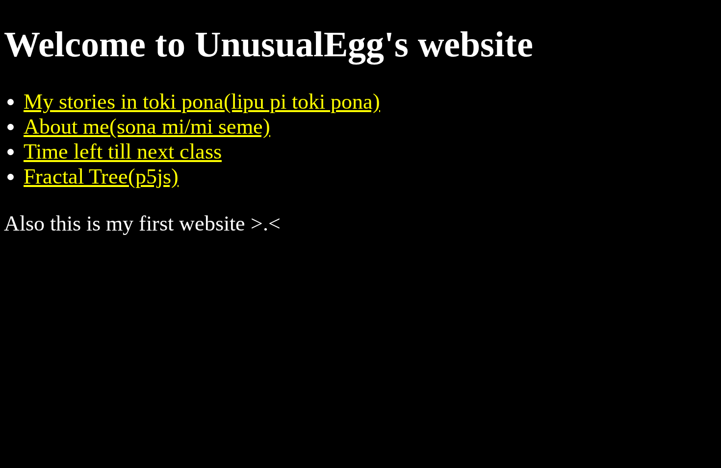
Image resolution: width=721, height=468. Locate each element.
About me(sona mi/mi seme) (147, 127)
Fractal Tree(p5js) (101, 176)
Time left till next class (123, 152)
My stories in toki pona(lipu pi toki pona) (202, 102)
